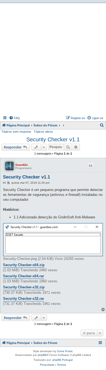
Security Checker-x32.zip (24, 287)
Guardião (21, 164)
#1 (4, 182)
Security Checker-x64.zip (24, 265)
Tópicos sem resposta (16, 131)
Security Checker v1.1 (53, 139)
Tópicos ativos (43, 131)
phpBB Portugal (62, 359)
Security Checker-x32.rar (23, 298)
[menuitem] (14, 118)
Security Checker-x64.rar (23, 276)
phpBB (42, 354)
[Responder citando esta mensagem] (90, 165)
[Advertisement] (53, 58)
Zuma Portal (64, 351)
